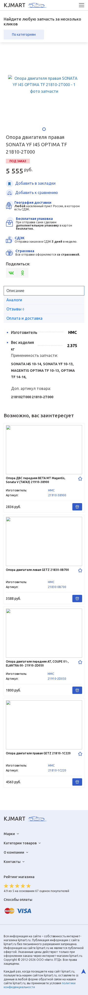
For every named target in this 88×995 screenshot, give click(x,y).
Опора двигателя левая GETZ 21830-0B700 (44, 559)
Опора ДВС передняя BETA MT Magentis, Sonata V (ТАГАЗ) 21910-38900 (44, 467)
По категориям (24, 34)
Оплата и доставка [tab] (24, 318)
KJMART (14, 5)
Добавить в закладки (35, 183)
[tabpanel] (44, 85)
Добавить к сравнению (36, 192)
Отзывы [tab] (15, 309)
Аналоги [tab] (14, 300)
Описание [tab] (15, 290)
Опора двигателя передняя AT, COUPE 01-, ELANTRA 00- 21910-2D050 (44, 651)
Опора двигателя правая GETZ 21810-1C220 (44, 743)
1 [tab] (44, 129)
